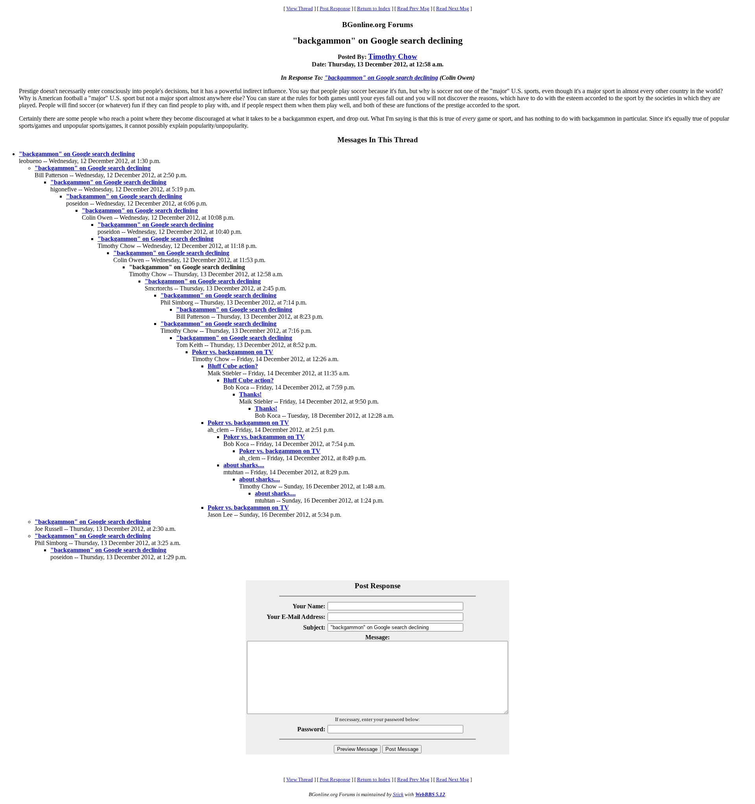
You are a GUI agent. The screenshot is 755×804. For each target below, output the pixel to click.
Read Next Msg (452, 8)
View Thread (299, 8)
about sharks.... (243, 465)
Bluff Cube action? (233, 366)
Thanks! (250, 394)
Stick (398, 794)
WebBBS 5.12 (430, 794)
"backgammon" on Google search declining (381, 77)
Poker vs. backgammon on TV (232, 352)
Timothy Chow (392, 56)
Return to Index (373, 8)
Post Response (335, 8)
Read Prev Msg (413, 8)
